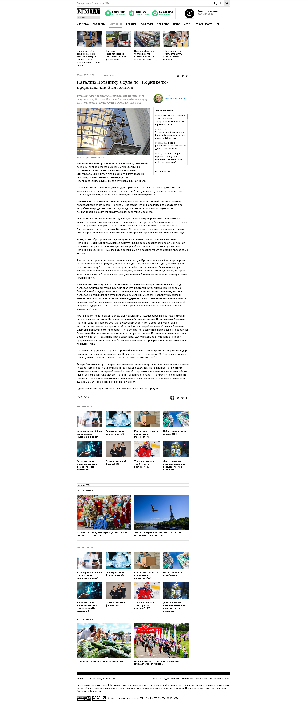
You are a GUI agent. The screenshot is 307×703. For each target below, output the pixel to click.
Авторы (217, 678)
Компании (115, 24)
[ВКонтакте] (178, 76)
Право (177, 24)
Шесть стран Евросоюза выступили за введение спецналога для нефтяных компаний (168, 158)
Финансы (131, 24)
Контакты (175, 678)
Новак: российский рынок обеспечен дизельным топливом (170, 145)
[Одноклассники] (187, 76)
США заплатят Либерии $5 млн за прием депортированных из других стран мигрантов (170, 120)
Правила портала (203, 678)
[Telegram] (182, 76)
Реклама (157, 678)
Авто (187, 24)
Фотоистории (85, 490)
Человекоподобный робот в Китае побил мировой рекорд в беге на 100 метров (170, 133)
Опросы (226, 678)
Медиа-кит (187, 678)
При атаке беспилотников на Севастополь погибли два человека (116, 55)
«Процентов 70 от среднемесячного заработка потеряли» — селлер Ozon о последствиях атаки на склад (89, 58)
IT (218, 24)
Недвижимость (203, 24)
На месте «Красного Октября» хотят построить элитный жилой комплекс (144, 55)
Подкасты (98, 24)
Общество (163, 24)
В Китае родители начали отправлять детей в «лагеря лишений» (172, 55)
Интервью (83, 24)
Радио (166, 678)
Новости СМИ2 (84, 485)
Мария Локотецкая (175, 98)
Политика (147, 24)
